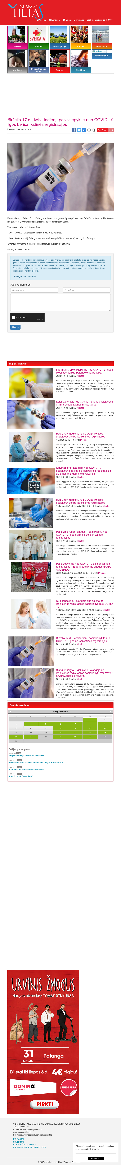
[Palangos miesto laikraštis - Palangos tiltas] (26, 9)
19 (46, 732)
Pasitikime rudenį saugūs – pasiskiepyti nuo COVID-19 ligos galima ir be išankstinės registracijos (81, 534)
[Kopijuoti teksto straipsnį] (94, 129)
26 (46, 737)
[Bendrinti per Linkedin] (84, 129)
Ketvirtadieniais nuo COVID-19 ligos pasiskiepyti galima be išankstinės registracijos (84, 402)
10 (16, 728)
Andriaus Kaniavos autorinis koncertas (26, 769)
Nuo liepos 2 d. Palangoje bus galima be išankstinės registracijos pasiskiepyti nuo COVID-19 (85, 603)
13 (60, 728)
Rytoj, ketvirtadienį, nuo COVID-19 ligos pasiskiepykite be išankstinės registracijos (80, 434)
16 (105, 728)
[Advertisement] (60, 95)
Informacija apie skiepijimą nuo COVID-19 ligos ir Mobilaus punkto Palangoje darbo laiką (85, 370)
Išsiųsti (15, 327)
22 (90, 732)
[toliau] (111, 711)
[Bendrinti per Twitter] (79, 129)
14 (75, 728)
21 (75, 732)
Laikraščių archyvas (74, 20)
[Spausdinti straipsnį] (89, 129)
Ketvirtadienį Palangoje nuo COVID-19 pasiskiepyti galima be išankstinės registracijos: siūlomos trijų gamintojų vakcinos (84, 470)
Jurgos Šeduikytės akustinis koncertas (26, 755)
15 (90, 728)
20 (60, 732)
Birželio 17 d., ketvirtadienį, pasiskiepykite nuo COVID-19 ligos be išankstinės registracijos (83, 639)
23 (105, 732)
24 (16, 737)
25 (31, 737)
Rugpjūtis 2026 (60, 711)
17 (16, 732)
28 (75, 737)
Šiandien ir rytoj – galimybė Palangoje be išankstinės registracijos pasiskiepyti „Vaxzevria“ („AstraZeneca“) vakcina (84, 673)
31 (16, 741)
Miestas (80, 375)
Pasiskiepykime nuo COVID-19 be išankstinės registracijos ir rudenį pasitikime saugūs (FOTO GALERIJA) (83, 566)
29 (90, 737)
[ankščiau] (10, 711)
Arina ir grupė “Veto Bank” (21, 776)
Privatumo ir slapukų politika (29, 1147)
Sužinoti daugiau (91, 1148)
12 (46, 728)
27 (60, 737)
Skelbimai (18, 1141)
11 (31, 728)
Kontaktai (55, 20)
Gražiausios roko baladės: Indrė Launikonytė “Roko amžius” (36, 762)
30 (105, 737)
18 (31, 732)
